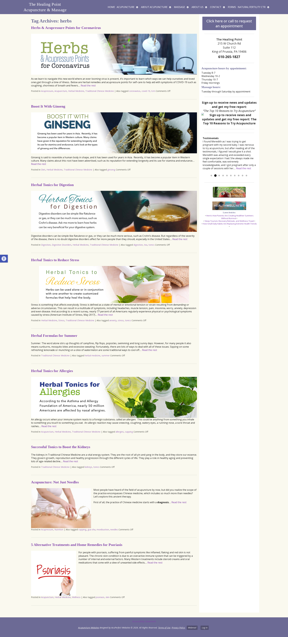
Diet (43, 169)
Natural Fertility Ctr (252, 7)
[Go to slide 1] (211, 175)
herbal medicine (92, 355)
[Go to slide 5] (226, 175)
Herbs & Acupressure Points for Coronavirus (66, 28)
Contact (215, 7)
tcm (153, 91)
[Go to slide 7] (234, 175)
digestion (138, 244)
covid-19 (146, 91)
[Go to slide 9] (242, 175)
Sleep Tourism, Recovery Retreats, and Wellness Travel (229, 221)
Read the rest (88, 85)
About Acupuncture (154, 7)
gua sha (91, 529)
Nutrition (58, 529)
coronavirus (134, 91)
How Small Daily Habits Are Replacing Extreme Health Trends (230, 223)
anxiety (113, 320)
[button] (4, 259)
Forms (232, 7)
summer (106, 355)
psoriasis (100, 597)
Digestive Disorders (61, 244)
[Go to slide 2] (215, 175)
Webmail (192, 627)
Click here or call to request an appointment (229, 23)
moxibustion (103, 529)
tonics (151, 244)
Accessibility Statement (144, 621)
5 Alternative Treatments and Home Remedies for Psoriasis (76, 545)
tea (145, 244)
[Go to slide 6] (230, 175)
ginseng (111, 169)
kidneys (88, 467)
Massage (179, 7)
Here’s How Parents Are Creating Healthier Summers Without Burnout (230, 217)
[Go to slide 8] (238, 175)
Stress (61, 320)
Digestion (46, 244)
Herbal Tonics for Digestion (52, 185)
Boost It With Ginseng (48, 106)
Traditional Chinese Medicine (99, 91)
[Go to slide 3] (219, 175)
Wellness (76, 597)
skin (107, 597)
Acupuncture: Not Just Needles (55, 482)
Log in (204, 627)
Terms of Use (164, 627)
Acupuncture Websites (88, 627)
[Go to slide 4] (223, 175)
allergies (120, 431)
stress (121, 320)
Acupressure (47, 91)
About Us (197, 7)
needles (114, 529)
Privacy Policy (178, 627)
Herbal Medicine (76, 91)
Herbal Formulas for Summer (54, 336)
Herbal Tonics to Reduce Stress (55, 260)
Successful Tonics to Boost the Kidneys (60, 447)
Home (111, 7)
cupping (129, 431)
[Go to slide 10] (246, 175)
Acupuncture (125, 7)
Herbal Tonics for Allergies (52, 371)
